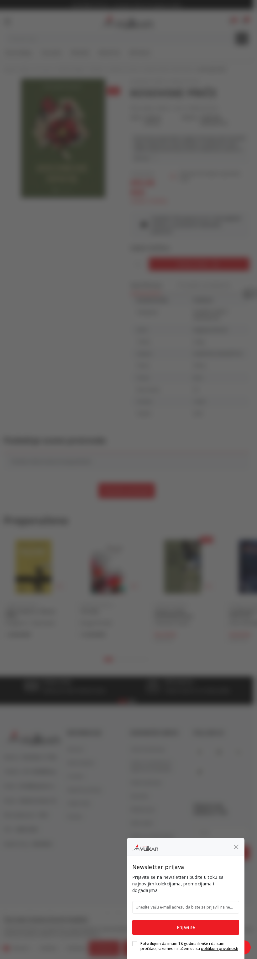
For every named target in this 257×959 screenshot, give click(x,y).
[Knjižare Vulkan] (145, 846)
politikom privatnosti (219, 948)
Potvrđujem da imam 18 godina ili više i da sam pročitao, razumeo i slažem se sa (189, 946)
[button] (236, 847)
